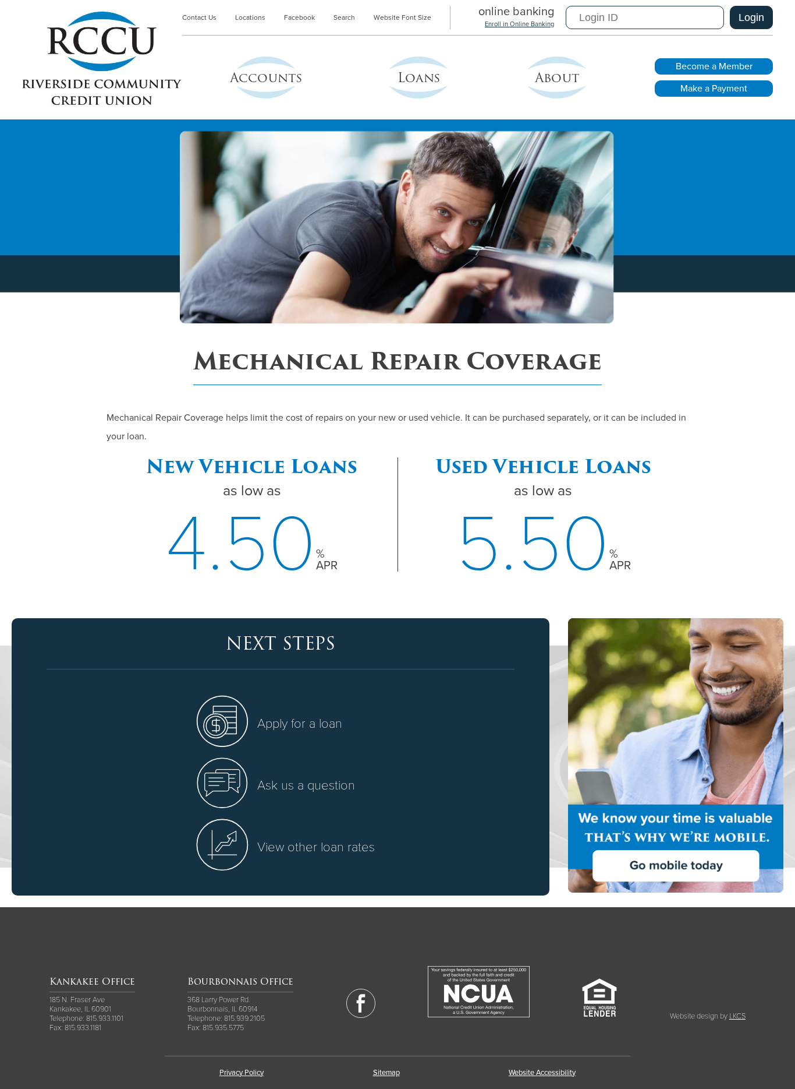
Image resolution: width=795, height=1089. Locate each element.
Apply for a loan (299, 723)
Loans (419, 78)
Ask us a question (306, 785)
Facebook (299, 17)
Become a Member (714, 66)
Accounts (266, 78)
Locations (250, 17)
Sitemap (386, 1072)
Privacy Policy (241, 1072)
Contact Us (199, 17)
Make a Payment (713, 88)
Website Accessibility (542, 1072)
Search (344, 17)
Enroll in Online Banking (519, 24)
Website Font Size (402, 17)
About (557, 78)
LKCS (737, 1016)
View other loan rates (316, 847)
